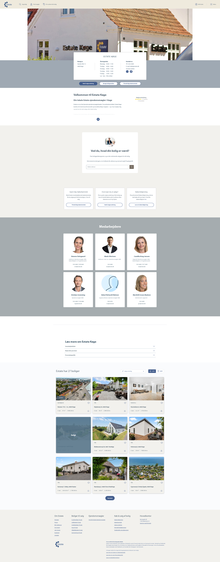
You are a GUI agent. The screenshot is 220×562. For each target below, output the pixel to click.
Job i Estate (57, 530)
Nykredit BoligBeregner (120, 527)
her (146, 199)
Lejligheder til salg (76, 522)
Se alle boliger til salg (77, 520)
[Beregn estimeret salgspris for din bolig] (132, 167)
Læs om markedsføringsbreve (112, 557)
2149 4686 (81, 301)
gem (88, 403)
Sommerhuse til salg (77, 533)
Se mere (110, 498)
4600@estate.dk (134, 66)
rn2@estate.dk (110, 303)
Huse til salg (75, 527)
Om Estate (57, 527)
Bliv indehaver (58, 525)
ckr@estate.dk (141, 266)
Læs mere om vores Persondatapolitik (114, 555)
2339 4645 (81, 264)
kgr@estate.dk (78, 303)
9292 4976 (110, 301)
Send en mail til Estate (145, 523)
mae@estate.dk (110, 266)
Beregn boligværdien (108, 83)
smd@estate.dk (78, 266)
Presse (56, 522)
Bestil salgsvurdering (88, 83)
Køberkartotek (118, 522)
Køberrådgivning (118, 520)
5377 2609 (144, 264)
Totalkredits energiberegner (121, 530)
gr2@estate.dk (141, 303)
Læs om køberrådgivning (141, 205)
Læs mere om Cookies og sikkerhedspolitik (115, 552)
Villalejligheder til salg (77, 530)
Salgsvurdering (118, 525)
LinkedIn (56, 535)
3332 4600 (131, 64)
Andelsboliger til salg (77, 525)
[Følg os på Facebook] (131, 71)
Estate (59, 544)
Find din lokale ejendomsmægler (97, 520)
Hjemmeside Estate (7, 4)
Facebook (56, 533)
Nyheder (56, 520)
